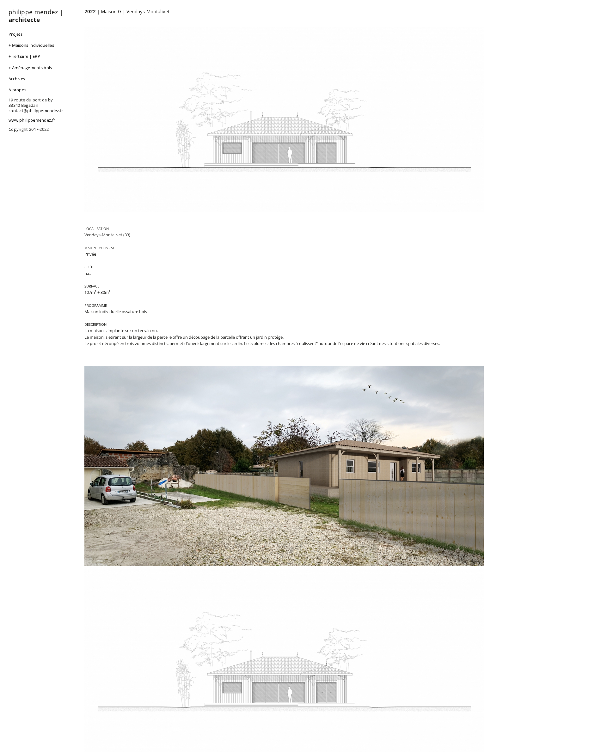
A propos (17, 90)
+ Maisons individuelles (31, 45)
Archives (17, 79)
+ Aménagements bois (30, 67)
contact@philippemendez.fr (36, 110)
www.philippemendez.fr (32, 120)
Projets (15, 34)
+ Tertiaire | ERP (24, 56)
